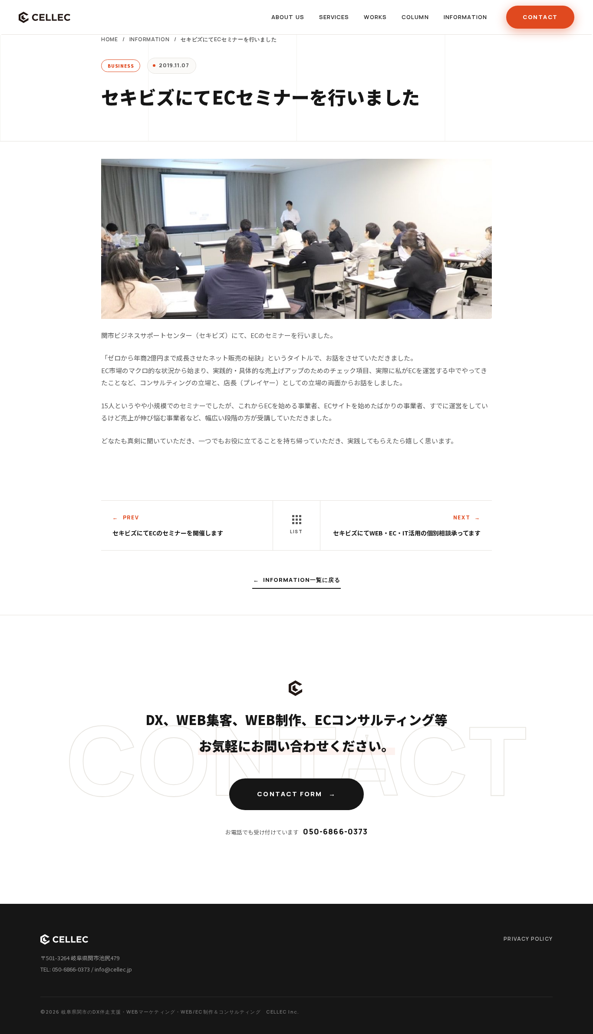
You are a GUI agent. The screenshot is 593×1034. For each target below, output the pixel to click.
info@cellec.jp (113, 969)
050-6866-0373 (335, 831)
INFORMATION (149, 39)
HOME (109, 39)
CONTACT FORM (289, 793)
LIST (296, 531)
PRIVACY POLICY (528, 938)
